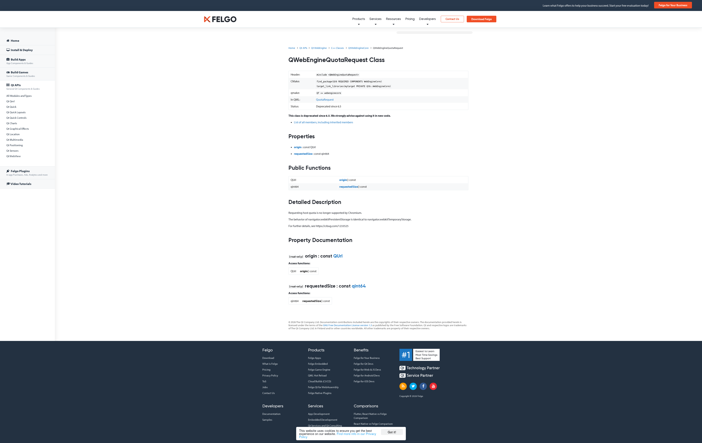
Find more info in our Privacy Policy (337, 435)
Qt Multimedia (14, 139)
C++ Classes (337, 48)
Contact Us (452, 19)
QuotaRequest (325, 99)
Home (14, 40)
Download (268, 358)
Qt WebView (13, 156)
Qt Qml (10, 101)
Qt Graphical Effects (17, 128)
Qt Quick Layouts (16, 112)
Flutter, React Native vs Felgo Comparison (370, 416)
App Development (319, 414)
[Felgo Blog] (403, 386)
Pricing (410, 19)
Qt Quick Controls (16, 117)
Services (375, 19)
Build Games (20, 73)
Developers (427, 19)
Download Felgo (481, 19)
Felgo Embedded (318, 363)
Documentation (271, 414)
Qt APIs (23, 86)
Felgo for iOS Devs (364, 381)
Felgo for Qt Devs (363, 363)
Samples (267, 419)
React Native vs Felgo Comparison (373, 423)
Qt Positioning (14, 145)
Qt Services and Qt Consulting (325, 425)
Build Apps (19, 61)
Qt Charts (11, 123)
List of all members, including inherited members (323, 122)
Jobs (265, 387)
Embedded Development (322, 419)
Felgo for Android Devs (367, 375)
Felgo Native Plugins (319, 393)
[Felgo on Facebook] (423, 386)
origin (297, 147)
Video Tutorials (20, 184)
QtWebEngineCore (358, 48)
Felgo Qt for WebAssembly (323, 387)
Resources (393, 19)
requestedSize (303, 153)
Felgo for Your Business (673, 5)
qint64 (359, 286)
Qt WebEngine (319, 48)
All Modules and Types (19, 95)
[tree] (27, 113)
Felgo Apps (314, 358)
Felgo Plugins (27, 172)
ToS (264, 381)
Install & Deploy (21, 50)
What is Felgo (270, 363)
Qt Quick (11, 106)
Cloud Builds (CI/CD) (319, 381)
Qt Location (13, 134)
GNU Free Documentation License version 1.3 (347, 325)
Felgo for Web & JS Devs (367, 369)
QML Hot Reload (317, 375)
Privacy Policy (270, 375)
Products (358, 19)
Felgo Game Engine (319, 369)
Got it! (392, 432)
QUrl (338, 256)
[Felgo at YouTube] (433, 386)
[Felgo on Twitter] (413, 386)
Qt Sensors (12, 150)
